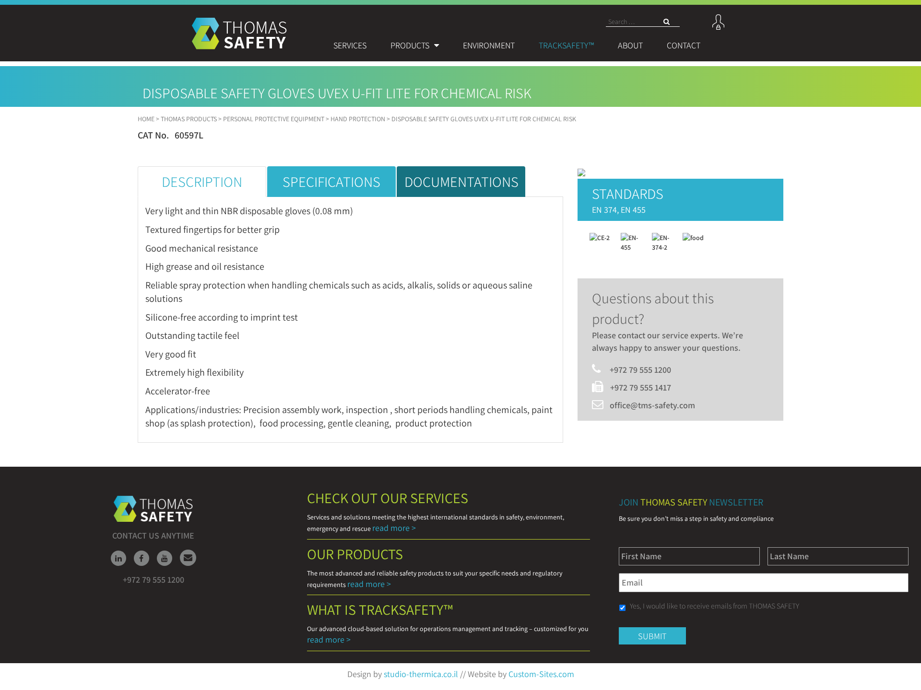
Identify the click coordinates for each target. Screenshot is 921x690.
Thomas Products (189, 119)
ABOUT (630, 45)
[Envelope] (188, 558)
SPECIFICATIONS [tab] (331, 181)
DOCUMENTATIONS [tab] (461, 181)
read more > (394, 527)
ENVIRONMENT (489, 45)
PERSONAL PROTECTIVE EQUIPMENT (273, 119)
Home (146, 119)
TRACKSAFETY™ (566, 45)
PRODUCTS (409, 45)
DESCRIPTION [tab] (202, 181)
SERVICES (349, 45)
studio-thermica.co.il (421, 673)
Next (632, 142)
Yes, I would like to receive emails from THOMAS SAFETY (714, 606)
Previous (288, 142)
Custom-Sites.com (541, 673)
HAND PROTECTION (358, 119)
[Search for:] (643, 22)
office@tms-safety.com (652, 405)
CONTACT (683, 45)
